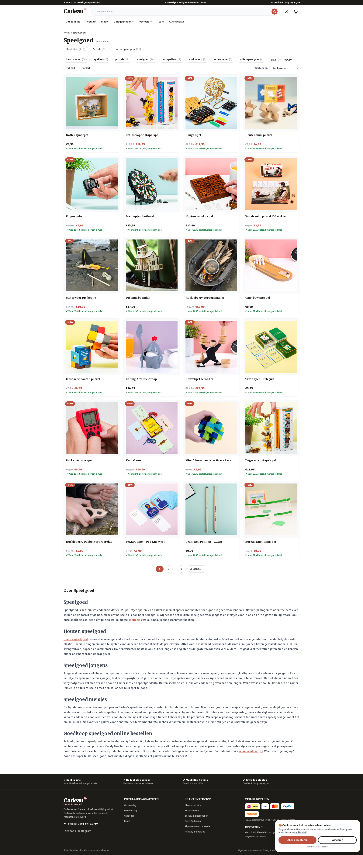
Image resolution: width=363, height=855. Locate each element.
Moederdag (130, 810)
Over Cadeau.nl (193, 821)
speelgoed (146, 59)
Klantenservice (193, 805)
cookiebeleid (300, 832)
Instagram (84, 831)
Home (67, 32)
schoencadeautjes (251, 751)
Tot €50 (86, 68)
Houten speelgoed (127, 49)
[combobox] (184, 12)
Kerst (127, 821)
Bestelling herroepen (196, 815)
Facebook (70, 831)
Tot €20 (70, 68)
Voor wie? (144, 21)
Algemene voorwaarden (198, 826)
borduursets (197, 59)
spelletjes (135, 620)
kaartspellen (76, 59)
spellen (101, 59)
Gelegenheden (122, 21)
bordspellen (171, 59)
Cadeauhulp (73, 21)
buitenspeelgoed (252, 59)
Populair (91, 21)
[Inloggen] (286, 11)
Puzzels (99, 49)
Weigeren (337, 840)
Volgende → (197, 569)
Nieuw (104, 21)
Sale (161, 21)
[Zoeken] (274, 12)
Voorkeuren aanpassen (318, 846)
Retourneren (192, 810)
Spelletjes (75, 49)
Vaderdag (129, 815)
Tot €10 (287, 59)
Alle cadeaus (177, 21)
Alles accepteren (297, 840)
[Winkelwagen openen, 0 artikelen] (295, 11)
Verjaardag (130, 805)
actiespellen (223, 59)
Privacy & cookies (195, 831)
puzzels (122, 59)
